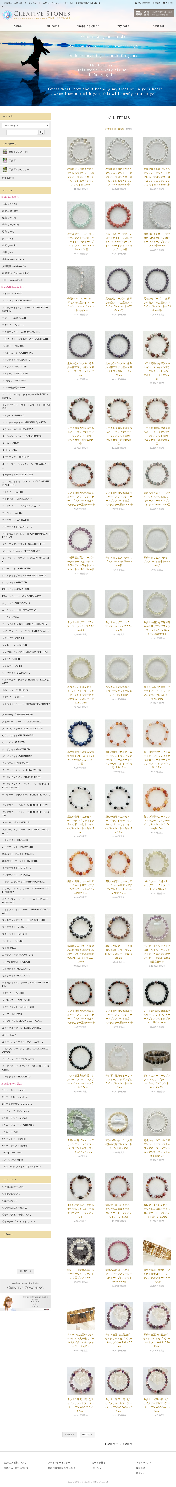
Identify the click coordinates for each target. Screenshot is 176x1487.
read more (25, 1270)
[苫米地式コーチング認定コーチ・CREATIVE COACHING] (25, 1285)
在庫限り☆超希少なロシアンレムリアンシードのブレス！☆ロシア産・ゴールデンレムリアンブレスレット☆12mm (80, 176)
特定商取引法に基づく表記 (61, 1467)
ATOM (100, 1467)
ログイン (140, 1473)
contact (158, 25)
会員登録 (140, 1467)
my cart (123, 25)
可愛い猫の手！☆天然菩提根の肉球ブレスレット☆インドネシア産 (119, 1144)
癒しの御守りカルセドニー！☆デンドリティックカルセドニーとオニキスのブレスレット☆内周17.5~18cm (119, 824)
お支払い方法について (15, 1462)
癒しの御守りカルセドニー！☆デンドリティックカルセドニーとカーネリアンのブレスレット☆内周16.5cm (157, 759)
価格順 (121, 128)
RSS (93, 1467)
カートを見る (98, 1462)
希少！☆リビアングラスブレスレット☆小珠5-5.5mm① (156, 561)
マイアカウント (144, 1462)
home (18, 25)
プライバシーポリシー (59, 1462)
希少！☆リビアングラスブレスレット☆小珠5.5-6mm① (118, 626)
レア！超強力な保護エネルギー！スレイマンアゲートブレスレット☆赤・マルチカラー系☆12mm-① (80, 435)
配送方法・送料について (16, 1467)
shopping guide (88, 25)
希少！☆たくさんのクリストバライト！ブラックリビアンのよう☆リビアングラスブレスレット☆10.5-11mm (80, 694)
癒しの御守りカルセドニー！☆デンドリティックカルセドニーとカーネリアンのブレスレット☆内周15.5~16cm (119, 759)
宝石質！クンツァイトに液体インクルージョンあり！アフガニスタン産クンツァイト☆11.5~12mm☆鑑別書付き (157, 953)
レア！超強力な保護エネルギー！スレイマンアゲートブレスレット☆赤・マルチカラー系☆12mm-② (157, 371)
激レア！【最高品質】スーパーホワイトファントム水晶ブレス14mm (80, 1273)
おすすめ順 (110, 128)
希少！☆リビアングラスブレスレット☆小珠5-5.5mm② (118, 561)
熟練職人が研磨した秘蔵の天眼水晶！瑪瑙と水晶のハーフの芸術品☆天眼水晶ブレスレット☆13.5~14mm (81, 953)
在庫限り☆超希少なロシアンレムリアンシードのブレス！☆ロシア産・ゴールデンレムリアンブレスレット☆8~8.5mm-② (157, 176)
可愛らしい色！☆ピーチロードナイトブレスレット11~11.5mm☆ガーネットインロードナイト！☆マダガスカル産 (118, 241)
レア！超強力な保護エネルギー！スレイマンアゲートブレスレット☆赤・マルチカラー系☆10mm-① (157, 435)
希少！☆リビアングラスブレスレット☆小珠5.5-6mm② (80, 626)
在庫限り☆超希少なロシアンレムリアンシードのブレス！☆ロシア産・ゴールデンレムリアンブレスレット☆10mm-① (119, 176)
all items (53, 25)
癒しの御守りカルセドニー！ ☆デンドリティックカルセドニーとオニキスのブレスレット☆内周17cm (80, 824)
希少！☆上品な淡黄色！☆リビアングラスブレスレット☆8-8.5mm (119, 690)
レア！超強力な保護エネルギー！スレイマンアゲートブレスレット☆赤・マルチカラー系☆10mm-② (119, 435)
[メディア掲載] (25, 1302)
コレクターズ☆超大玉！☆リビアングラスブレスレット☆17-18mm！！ (157, 885)
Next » (87, 1434)
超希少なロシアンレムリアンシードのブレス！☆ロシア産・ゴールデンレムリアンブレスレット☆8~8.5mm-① (157, 1148)
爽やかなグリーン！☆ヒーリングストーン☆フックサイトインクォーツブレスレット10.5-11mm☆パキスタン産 (80, 241)
